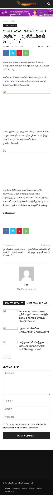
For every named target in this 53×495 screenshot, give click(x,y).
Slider (13, 21)
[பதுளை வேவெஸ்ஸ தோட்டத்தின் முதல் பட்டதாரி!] (10, 332)
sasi (7, 46)
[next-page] (9, 357)
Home (5, 21)
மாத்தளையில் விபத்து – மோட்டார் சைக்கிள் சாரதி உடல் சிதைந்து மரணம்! (32, 346)
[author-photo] (26, 280)
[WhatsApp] (26, 53)
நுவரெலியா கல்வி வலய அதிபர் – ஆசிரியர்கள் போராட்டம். (14, 252)
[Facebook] (6, 53)
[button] (49, 4)
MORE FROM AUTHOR (37, 303)
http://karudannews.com (26, 289)
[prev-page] (5, 357)
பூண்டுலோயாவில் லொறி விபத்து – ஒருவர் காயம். (39, 251)
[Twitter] (13, 53)
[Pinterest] (19, 53)
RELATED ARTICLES (14, 303)
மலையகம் (13, 26)
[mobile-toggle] (5, 4)
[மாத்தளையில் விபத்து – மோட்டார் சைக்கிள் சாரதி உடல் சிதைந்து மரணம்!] (10, 346)
